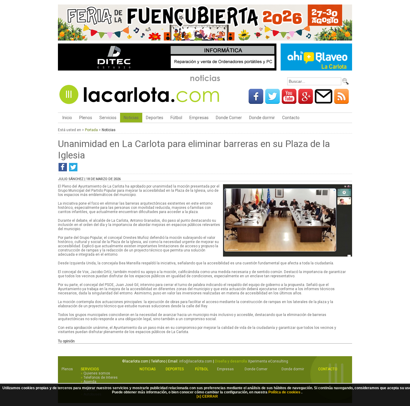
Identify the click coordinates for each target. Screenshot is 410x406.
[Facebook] (256, 101)
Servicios (107, 117)
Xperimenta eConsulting (268, 361)
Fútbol (176, 117)
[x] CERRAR (207, 396)
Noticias (131, 117)
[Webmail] (324, 101)
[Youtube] (289, 101)
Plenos (85, 117)
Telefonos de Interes (100, 377)
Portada (91, 130)
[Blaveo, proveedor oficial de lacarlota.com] (316, 69)
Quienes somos (96, 373)
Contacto (291, 117)
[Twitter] (272, 101)
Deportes (154, 117)
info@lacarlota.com (195, 361)
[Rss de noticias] (341, 101)
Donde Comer (229, 117)
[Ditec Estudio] (167, 69)
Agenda (89, 382)
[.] (287, 255)
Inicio (67, 117)
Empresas (199, 117)
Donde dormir (262, 117)
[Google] (305, 101)
